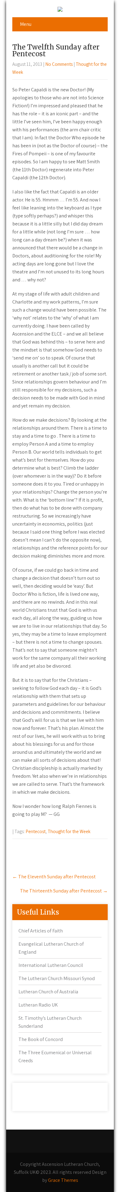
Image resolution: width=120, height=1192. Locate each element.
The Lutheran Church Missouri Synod (56, 978)
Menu (25, 24)
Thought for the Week (69, 831)
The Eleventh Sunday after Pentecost (54, 876)
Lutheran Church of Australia (48, 991)
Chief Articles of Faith (40, 931)
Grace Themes (63, 1180)
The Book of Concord (40, 1039)
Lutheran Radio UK (38, 1005)
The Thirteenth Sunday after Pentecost (64, 891)
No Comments (59, 64)
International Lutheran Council (50, 965)
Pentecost (36, 831)
